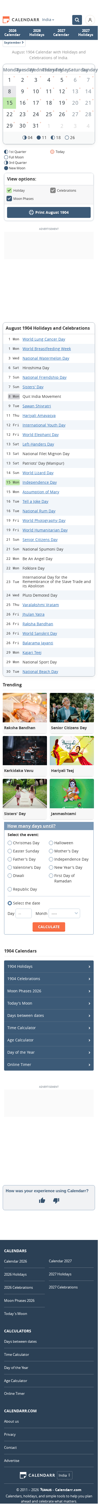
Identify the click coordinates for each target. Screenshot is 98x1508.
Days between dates (25, 1015)
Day (11, 913)
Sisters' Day (33, 386)
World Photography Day (44, 520)
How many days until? (31, 826)
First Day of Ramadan (64, 878)
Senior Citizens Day (40, 539)
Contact (10, 1447)
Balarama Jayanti (38, 642)
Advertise (11, 1460)
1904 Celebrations (23, 978)
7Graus (46, 1489)
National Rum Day (39, 510)
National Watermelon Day (46, 358)
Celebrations (66, 190)
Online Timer (19, 1064)
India (46, 19)
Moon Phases (23, 198)
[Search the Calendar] (77, 20)
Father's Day (24, 859)
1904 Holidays (20, 966)
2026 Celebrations (18, 1287)
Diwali (18, 875)
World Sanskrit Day (40, 633)
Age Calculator (20, 1040)
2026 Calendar (12, 32)
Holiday (19, 190)
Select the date (26, 903)
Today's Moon (19, 1003)
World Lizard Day (38, 472)
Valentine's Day (27, 867)
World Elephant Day (41, 434)
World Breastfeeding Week (47, 348)
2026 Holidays (36, 32)
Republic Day (25, 889)
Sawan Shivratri (37, 405)
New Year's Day (68, 867)
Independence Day (40, 482)
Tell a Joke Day (35, 501)
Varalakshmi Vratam (41, 604)
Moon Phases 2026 (24, 990)
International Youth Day (44, 425)
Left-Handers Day (38, 444)
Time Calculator (21, 1027)
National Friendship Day (45, 377)
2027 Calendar (61, 32)
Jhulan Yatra (34, 614)
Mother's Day (66, 851)
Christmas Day (26, 842)
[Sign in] (90, 20)
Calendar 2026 (15, 1261)
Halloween (63, 842)
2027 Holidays (85, 32)
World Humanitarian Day (45, 530)
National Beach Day (40, 671)
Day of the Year (21, 1052)
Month (42, 913)
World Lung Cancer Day (44, 339)
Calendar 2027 (60, 1260)
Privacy (10, 1434)
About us (11, 1421)
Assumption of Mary (41, 491)
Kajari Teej (32, 652)
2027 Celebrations (63, 1287)
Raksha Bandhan (38, 623)
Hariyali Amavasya (39, 415)
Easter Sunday (26, 851)
